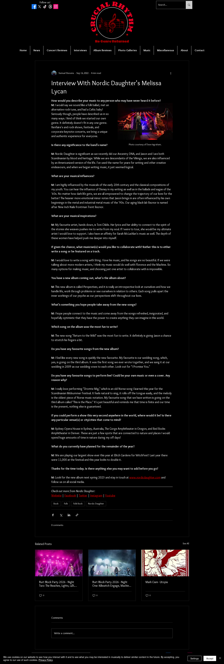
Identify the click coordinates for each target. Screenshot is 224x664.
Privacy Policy (46, 660)
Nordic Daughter (96, 503)
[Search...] (189, 5)
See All (186, 543)
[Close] (220, 658)
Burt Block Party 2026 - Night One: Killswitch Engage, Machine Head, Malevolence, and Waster (111, 583)
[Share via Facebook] (52, 515)
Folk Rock (77, 503)
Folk (66, 503)
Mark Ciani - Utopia (156, 582)
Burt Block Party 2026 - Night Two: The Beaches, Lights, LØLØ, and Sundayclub (58, 583)
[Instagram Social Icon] (55, 6)
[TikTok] (44, 6)
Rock (55, 503)
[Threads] (50, 6)
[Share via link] (77, 515)
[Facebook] (34, 6)
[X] (39, 6)
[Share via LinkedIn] (69, 515)
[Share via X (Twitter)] (60, 515)
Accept (209, 658)
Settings (194, 658)
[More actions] (171, 73)
